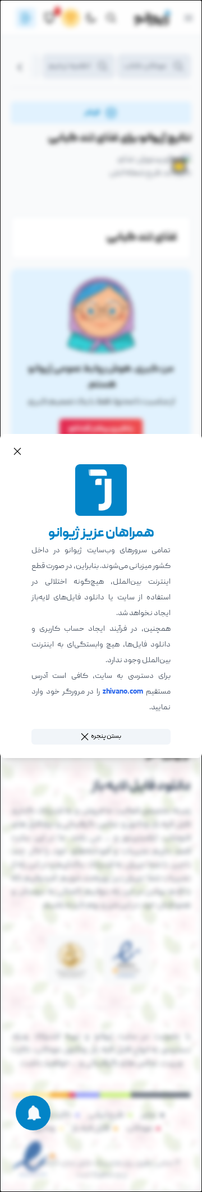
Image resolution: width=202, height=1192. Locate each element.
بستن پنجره (106, 736)
